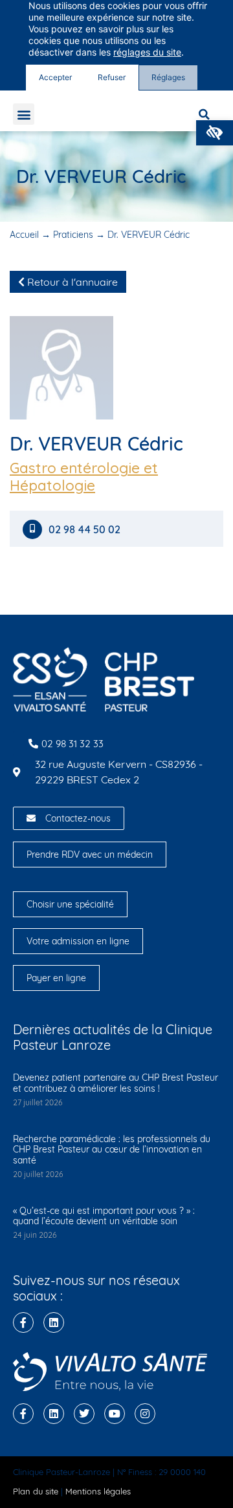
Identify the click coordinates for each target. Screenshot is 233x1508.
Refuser (112, 77)
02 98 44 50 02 (86, 530)
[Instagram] (145, 1413)
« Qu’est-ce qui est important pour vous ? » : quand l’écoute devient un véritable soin (104, 1216)
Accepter (55, 77)
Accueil (24, 234)
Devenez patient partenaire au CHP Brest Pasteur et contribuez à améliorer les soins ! (115, 1083)
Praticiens (73, 234)
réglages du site (147, 52)
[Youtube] (114, 1413)
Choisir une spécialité (70, 904)
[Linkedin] (53, 1322)
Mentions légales (98, 1491)
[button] (214, 132)
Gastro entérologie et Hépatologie (84, 476)
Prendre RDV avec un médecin (90, 854)
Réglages (168, 77)
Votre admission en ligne (78, 941)
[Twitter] (84, 1413)
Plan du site (35, 1491)
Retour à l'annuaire (71, 281)
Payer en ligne (56, 978)
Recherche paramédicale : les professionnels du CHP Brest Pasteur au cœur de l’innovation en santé (111, 1150)
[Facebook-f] (23, 1322)
